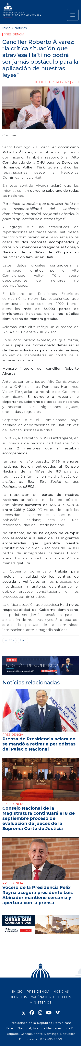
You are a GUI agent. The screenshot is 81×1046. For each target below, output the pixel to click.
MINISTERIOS (41, 1002)
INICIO (17, 991)
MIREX (9, 640)
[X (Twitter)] (24, 1012)
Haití (23, 640)
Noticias (21, 28)
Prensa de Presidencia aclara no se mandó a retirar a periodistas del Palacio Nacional (38, 744)
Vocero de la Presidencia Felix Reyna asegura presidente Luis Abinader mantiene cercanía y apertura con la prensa (37, 895)
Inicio (6, 28)
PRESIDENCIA (38, 991)
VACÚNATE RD (42, 997)
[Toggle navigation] (73, 15)
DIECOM (65, 997)
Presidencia (14, 34)
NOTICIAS (61, 991)
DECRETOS (18, 997)
